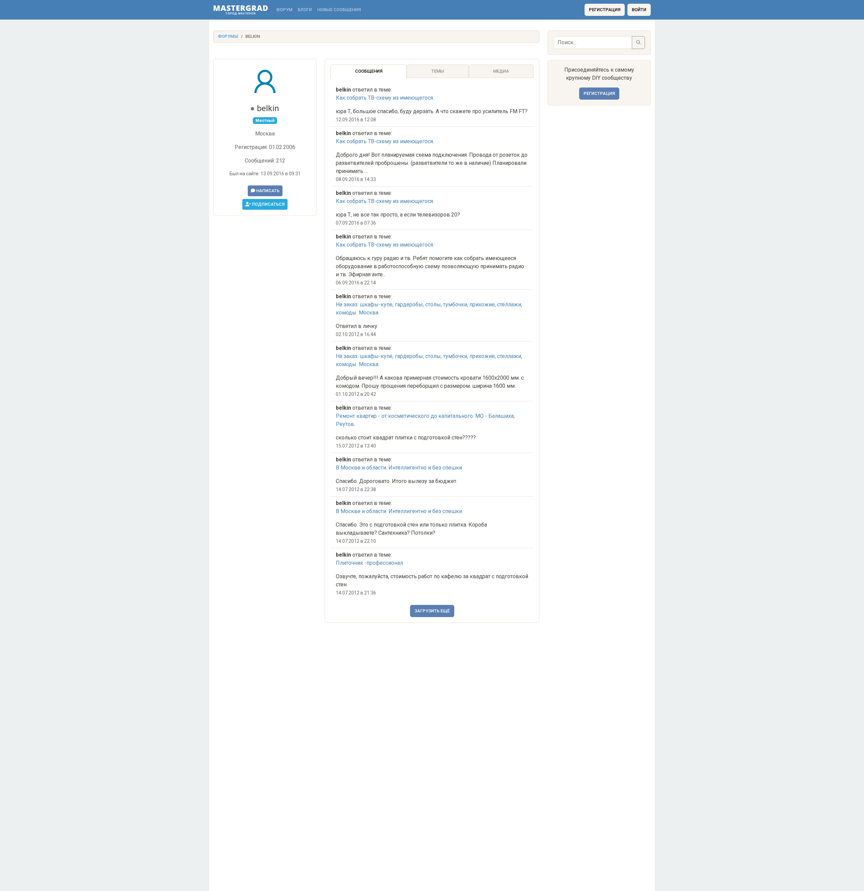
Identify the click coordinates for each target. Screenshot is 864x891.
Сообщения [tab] (368, 71)
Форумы (228, 36)
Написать (267, 190)
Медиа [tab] (501, 71)
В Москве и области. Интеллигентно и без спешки (399, 467)
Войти (639, 9)
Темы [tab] (437, 71)
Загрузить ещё (432, 610)
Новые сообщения (339, 9)
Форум (284, 9)
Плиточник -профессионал (369, 563)
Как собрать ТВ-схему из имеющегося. (385, 98)
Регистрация (604, 9)
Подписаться (268, 204)
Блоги (305, 9)
